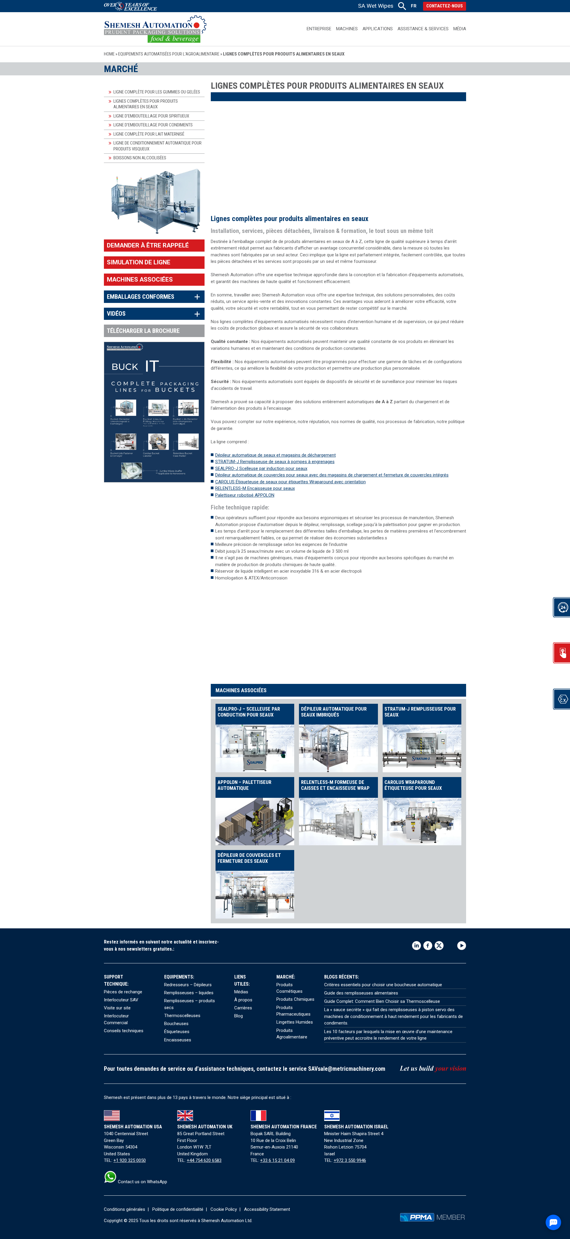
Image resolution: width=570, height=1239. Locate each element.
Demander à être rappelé (148, 245)
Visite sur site (117, 1008)
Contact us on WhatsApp (142, 1181)
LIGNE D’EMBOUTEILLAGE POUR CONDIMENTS (153, 125)
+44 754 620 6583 (204, 1160)
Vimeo (450, 945)
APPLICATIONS (377, 28)
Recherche (402, 6)
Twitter (439, 945)
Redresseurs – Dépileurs (188, 984)
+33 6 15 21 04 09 (277, 1160)
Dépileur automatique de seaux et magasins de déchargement (275, 455)
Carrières (243, 1008)
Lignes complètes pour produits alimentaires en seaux (145, 104)
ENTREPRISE (319, 28)
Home (109, 54)
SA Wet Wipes (375, 5)
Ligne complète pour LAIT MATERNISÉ (148, 134)
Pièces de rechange (123, 992)
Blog (238, 1016)
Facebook (427, 945)
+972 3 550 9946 (350, 1160)
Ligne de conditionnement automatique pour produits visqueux (157, 146)
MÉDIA (459, 28)
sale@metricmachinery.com (351, 1068)
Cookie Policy (223, 1209)
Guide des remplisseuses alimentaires (361, 993)
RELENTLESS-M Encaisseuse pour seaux (255, 488)
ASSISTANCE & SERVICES (423, 28)
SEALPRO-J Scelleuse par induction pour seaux (261, 468)
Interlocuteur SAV (121, 1000)
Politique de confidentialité (177, 1209)
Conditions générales (124, 1209)
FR (414, 6)
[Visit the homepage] (155, 28)
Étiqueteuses (176, 1031)
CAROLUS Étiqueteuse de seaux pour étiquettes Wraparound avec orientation (290, 482)
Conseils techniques (123, 1030)
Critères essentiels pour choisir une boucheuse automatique (383, 984)
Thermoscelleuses (182, 1015)
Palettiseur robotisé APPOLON (244, 495)
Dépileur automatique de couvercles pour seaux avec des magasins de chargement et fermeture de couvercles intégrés (332, 475)
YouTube (461, 945)
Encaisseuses (177, 1040)
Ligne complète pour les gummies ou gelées (156, 92)
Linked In (416, 945)
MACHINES (347, 28)
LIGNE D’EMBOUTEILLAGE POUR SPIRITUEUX (151, 116)
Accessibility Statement (267, 1209)
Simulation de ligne (138, 262)
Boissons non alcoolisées (139, 158)
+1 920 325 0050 (129, 1160)
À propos (243, 1000)
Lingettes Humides (294, 1022)
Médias (241, 992)
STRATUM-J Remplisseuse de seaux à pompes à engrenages (275, 461)
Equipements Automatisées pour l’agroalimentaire (168, 54)
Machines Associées (140, 279)
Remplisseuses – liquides (188, 992)
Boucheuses (176, 1023)
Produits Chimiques (295, 999)
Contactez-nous (444, 6)
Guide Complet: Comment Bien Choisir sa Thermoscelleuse (382, 1001)
